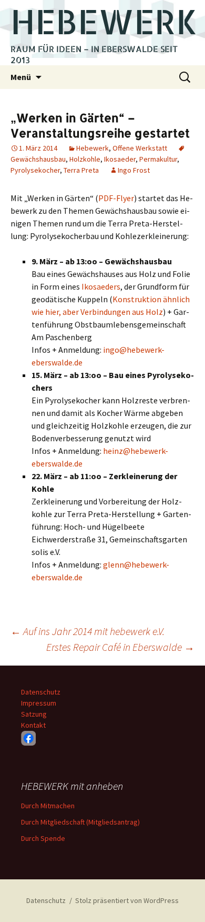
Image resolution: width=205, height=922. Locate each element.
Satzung (34, 714)
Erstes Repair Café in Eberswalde (120, 646)
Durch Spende (43, 838)
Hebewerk (92, 148)
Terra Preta (81, 170)
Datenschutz (40, 692)
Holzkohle (84, 159)
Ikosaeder (120, 159)
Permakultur (158, 159)
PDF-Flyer (116, 198)
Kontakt (33, 725)
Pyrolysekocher (35, 170)
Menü (21, 77)
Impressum (38, 703)
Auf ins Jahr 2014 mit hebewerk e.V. (88, 631)
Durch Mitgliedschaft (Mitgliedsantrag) (80, 822)
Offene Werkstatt (139, 148)
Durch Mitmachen (48, 805)
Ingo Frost (134, 170)
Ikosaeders (100, 286)
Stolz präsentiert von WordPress (127, 900)
